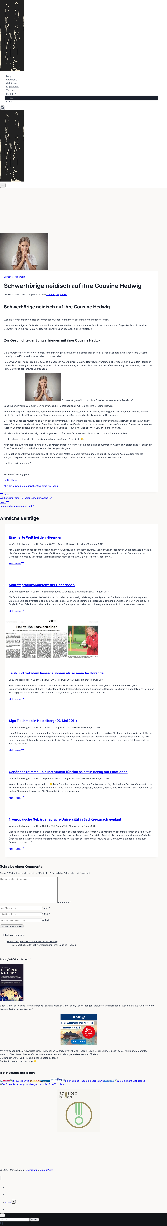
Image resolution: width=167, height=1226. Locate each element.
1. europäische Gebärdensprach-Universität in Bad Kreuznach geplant (65, 819)
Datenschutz (46, 1170)
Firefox (45, 1081)
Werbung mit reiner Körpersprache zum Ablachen (26, 496)
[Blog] (19, 1081)
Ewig (7, 486)
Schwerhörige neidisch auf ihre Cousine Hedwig (32, 941)
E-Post (9, 101)
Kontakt (8, 1202)
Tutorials (10, 90)
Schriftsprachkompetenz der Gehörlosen (42, 585)
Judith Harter (11, 480)
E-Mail (46, 914)
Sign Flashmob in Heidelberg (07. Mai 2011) (43, 721)
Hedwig (15, 486)
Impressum (31, 1170)
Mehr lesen (16, 563)
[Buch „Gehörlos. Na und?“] (11, 1000)
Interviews (11, 79)
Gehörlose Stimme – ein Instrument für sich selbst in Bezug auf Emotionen (68, 772)
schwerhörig (50, 486)
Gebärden (11, 83)
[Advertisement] (83, 206)
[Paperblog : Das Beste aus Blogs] (56, 1081)
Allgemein (20, 277)
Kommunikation (28, 486)
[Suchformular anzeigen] (2, 107)
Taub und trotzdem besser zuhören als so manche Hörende (56, 673)
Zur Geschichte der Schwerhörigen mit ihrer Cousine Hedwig (44, 945)
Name (46, 908)
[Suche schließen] (2, 1215)
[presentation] (81, 639)
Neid (40, 486)
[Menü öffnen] (3, 185)
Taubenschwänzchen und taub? (17, 504)
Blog (8, 76)
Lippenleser (12, 86)
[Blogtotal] (34, 1081)
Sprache (8, 277)
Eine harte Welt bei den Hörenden (35, 537)
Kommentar (64, 902)
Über (11, 98)
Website (46, 920)
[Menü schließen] (0, 1178)
